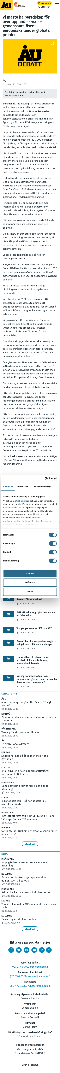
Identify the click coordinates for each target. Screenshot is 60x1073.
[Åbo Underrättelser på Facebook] (11, 950)
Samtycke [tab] (8, 486)
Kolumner (7, 874)
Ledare (5, 901)
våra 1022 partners (19, 501)
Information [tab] (22, 486)
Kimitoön (6, 714)
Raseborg (7, 812)
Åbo (3, 699)
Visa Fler (30, 843)
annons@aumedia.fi (39, 976)
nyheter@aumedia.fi (39, 986)
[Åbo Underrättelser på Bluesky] (19, 950)
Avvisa (30, 591)
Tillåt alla (30, 573)
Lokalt (5, 797)
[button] (44, 7)
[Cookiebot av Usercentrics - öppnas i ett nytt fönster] (44, 479)
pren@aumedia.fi (39, 966)
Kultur (5, 767)
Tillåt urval (30, 582)
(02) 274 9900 (19, 966)
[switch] (53, 543)
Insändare (7, 782)
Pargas (5, 752)
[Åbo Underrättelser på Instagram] (26, 950)
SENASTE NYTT (10, 693)
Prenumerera (44, 3)
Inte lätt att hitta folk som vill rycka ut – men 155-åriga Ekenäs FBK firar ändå (28, 819)
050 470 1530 (18, 986)
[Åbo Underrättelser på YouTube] (34, 950)
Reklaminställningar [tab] (42, 486)
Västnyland (8, 729)
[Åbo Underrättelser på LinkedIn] (42, 950)
